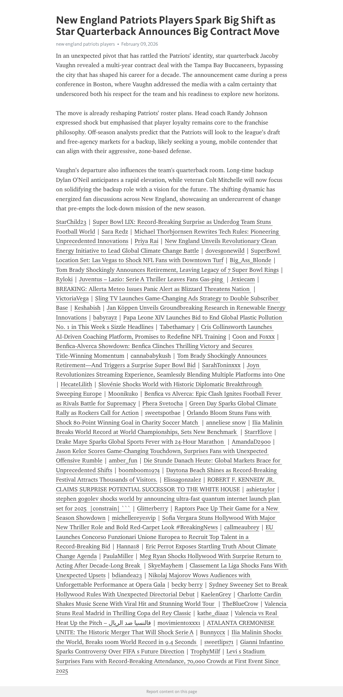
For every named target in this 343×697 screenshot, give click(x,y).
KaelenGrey (216, 594)
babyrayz (105, 317)
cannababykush (151, 355)
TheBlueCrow (240, 603)
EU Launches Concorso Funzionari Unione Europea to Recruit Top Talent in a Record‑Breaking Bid (165, 537)
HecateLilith (76, 384)
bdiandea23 (127, 575)
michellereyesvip (134, 517)
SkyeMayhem (165, 565)
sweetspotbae (163, 412)
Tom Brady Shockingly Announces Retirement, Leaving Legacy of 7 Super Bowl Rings (167, 269)
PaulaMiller (118, 556)
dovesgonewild (225, 250)
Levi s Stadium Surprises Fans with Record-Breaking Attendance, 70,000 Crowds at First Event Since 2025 (168, 661)
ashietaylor (260, 489)
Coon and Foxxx (253, 336)
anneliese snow (226, 422)
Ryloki (64, 279)
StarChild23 (71, 222)
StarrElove (258, 432)
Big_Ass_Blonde (250, 260)
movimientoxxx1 (179, 623)
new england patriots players (85, 44)
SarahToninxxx (221, 365)
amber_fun (123, 460)
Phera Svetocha (162, 403)
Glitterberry (152, 508)
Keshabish (87, 307)
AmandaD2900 (251, 441)
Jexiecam (243, 279)
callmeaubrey (241, 527)
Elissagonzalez (182, 479)
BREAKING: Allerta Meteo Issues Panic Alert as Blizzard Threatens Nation (153, 289)
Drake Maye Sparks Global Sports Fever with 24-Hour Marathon (140, 441)
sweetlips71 (219, 642)
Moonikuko (123, 393)
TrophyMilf (205, 651)
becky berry (187, 584)
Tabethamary (177, 327)
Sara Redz (114, 231)
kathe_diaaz (212, 613)
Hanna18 (128, 546)
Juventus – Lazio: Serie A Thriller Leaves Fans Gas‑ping (151, 279)
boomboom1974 (139, 470)
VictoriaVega (72, 298)
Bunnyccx (212, 632)
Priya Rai (146, 241)
